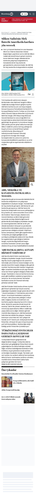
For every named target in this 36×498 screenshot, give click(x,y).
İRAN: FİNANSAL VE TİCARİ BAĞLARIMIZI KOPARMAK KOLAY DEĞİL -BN (22, 19)
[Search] (30, 14)
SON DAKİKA (4, 20)
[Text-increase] (29, 94)
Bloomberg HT (5, 32)
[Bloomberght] (7, 14)
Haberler (13, 32)
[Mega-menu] (34, 14)
